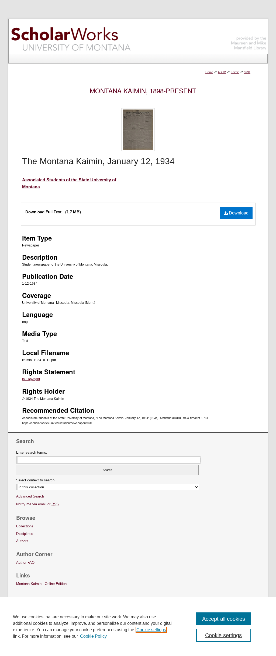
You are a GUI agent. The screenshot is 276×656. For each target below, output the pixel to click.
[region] (138, 626)
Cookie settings (151, 629)
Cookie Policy (93, 636)
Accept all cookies (223, 619)
